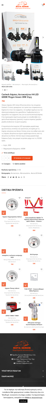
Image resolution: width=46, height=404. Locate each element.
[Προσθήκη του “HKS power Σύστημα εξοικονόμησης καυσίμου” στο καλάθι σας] (26, 319)
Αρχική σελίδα (6, 84)
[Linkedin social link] (19, 177)
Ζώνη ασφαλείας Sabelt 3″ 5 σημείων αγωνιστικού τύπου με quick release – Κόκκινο (34, 219)
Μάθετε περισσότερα (33, 398)
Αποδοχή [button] (23, 401)
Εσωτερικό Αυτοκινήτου (11, 221)
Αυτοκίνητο (16, 84)
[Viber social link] (24, 177)
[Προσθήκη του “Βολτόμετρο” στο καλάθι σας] (26, 250)
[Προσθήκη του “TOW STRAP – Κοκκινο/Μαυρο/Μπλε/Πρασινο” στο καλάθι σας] (26, 285)
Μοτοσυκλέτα (25, 173)
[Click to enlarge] (5, 60)
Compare (7, 164)
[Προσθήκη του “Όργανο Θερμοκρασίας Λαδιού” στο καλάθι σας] (4, 213)
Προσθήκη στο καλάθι (22, 158)
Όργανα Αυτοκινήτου (12, 223)
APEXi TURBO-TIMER (12, 315)
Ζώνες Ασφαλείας (34, 228)
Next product (7, 90)
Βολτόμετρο (34, 254)
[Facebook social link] (8, 177)
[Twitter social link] (10, 177)
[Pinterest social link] (16, 177)
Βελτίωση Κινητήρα (38, 327)
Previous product (3, 90)
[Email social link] (13, 177)
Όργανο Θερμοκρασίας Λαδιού (12, 217)
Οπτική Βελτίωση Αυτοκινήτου (33, 295)
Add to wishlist (20, 164)
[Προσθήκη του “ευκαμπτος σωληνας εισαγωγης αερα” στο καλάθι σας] (4, 251)
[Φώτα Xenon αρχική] (23, 345)
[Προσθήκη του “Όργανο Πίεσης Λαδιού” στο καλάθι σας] (4, 284)
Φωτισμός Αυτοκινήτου (29, 84)
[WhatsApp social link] (21, 177)
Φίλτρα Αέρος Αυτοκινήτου (12, 259)
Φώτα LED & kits (7, 86)
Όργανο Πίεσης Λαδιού (12, 288)
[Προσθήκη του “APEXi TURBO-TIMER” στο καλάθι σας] (4, 312)
